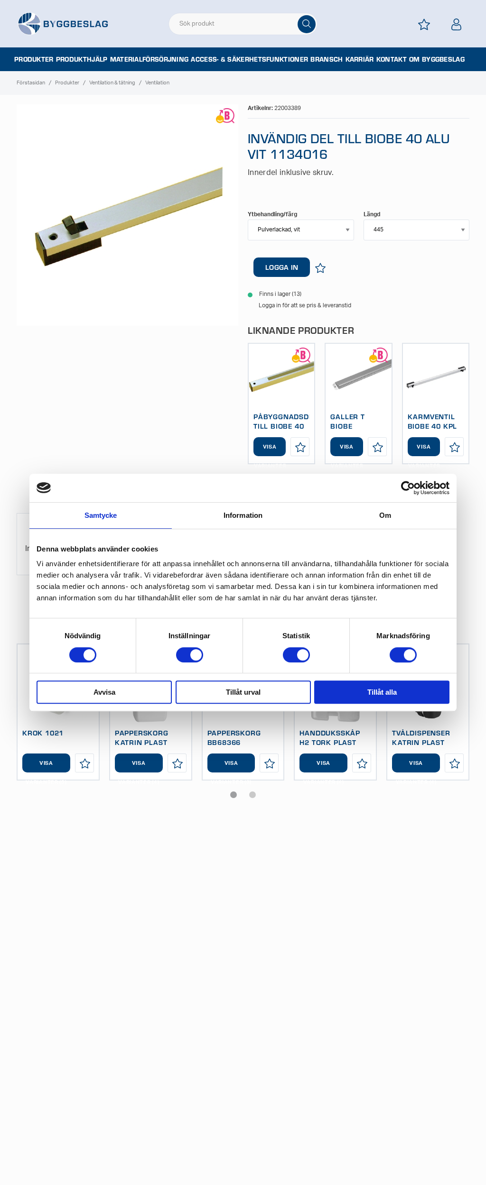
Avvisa (104, 692)
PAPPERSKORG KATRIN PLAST (141, 737)
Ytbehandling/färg (272, 214)
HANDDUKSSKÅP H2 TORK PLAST (329, 737)
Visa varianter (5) (46, 766)
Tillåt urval (243, 692)
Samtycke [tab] (100, 515)
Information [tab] (243, 515)
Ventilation (157, 82)
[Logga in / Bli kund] (456, 24)
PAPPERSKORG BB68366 (234, 737)
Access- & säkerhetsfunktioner (249, 59)
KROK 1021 (43, 732)
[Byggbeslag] (63, 23)
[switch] (189, 654)
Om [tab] (385, 515)
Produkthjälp (82, 59)
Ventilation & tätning (112, 82)
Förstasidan (31, 82)
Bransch (326, 59)
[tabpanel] (281, 403)
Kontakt (391, 59)
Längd (372, 214)
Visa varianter (270, 450)
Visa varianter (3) (231, 766)
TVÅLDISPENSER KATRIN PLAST (421, 737)
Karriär (360, 59)
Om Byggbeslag (437, 59)
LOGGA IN (281, 267)
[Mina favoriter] (424, 24)
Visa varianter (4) (138, 766)
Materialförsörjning (149, 59)
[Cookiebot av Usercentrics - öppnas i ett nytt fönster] (407, 488)
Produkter (34, 59)
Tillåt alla (382, 692)
